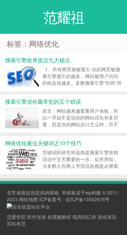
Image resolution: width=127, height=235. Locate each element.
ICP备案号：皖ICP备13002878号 (74, 199)
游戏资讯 (107, 216)
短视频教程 (59, 216)
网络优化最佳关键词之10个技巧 (43, 143)
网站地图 (28, 199)
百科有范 (16, 223)
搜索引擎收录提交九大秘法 (37, 60)
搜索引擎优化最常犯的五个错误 (43, 101)
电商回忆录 (84, 216)
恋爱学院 (16, 216)
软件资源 (36, 216)
